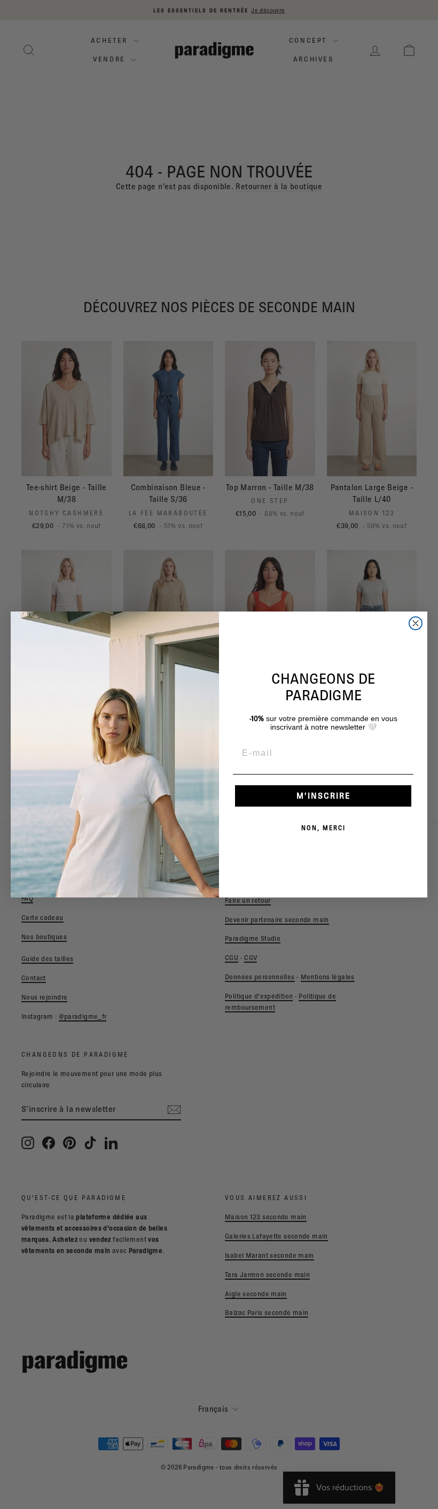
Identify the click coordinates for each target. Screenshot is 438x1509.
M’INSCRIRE (323, 795)
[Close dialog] (415, 623)
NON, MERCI (323, 827)
